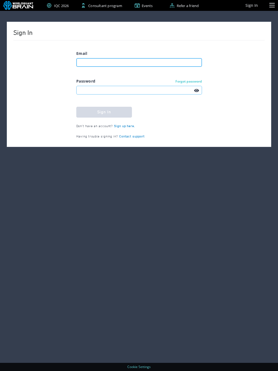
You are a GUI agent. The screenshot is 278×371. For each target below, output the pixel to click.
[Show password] (196, 90)
